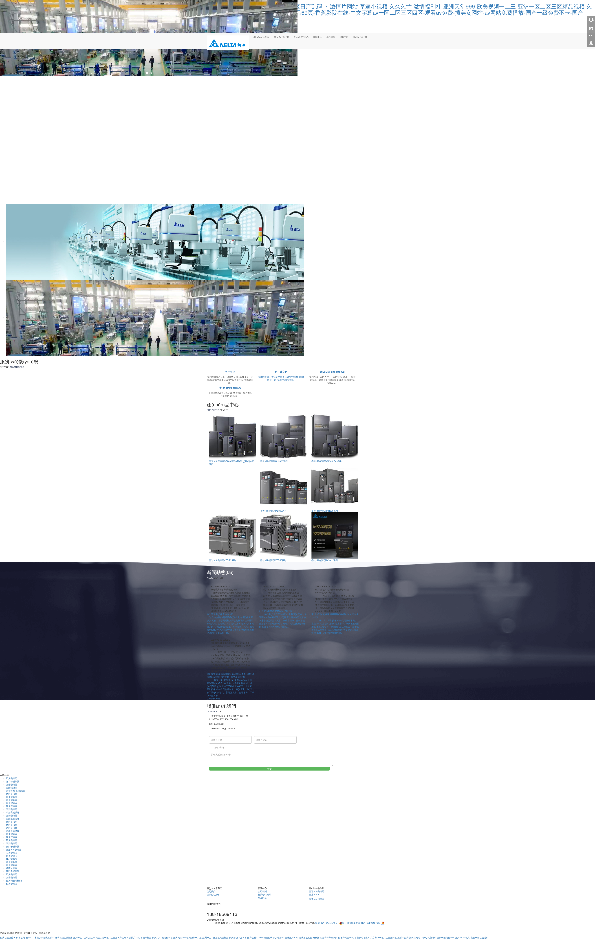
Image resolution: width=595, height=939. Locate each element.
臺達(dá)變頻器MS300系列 (324, 560)
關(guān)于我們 (281, 37)
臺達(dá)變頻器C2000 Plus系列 (326, 461)
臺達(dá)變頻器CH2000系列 (274, 461)
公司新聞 (262, 891)
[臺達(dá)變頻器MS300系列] (334, 535)
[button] (281, 45)
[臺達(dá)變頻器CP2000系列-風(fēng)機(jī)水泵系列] (232, 436)
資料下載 (344, 37)
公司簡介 (211, 891)
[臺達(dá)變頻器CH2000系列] (283, 436)
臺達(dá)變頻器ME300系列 (273, 510)
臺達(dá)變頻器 (13, 849)
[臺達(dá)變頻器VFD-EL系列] (232, 535)
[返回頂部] (591, 44)
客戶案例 (330, 37)
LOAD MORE (213, 698)
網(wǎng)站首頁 (261, 37)
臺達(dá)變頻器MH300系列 (324, 510)
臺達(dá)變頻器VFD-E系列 (273, 560)
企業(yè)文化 (213, 894)
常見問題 (262, 897)
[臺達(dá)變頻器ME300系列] (283, 485)
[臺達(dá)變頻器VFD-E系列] (283, 535)
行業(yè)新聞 (264, 894)
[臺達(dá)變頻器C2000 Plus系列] (334, 436)
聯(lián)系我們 (360, 37)
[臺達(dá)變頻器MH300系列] (334, 485)
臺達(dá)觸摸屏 (316, 899)
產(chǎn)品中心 (301, 37)
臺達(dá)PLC (315, 894)
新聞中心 (317, 37)
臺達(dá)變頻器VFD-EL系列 (222, 560)
